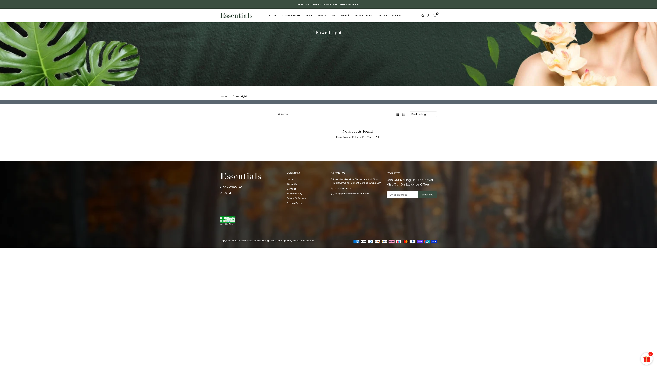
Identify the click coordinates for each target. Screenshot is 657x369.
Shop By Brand (364, 15)
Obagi (309, 15)
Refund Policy (294, 193)
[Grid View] (397, 114)
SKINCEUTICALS (327, 15)
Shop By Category (390, 15)
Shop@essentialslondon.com (352, 194)
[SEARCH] (423, 15)
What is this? (227, 224)
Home (272, 15)
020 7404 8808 (343, 188)
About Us (292, 184)
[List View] (403, 114)
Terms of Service (296, 198)
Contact (291, 188)
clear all (372, 137)
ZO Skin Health (290, 15)
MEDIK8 (345, 15)
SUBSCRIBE (427, 194)
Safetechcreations (303, 240)
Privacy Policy (294, 203)
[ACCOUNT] (429, 15)
